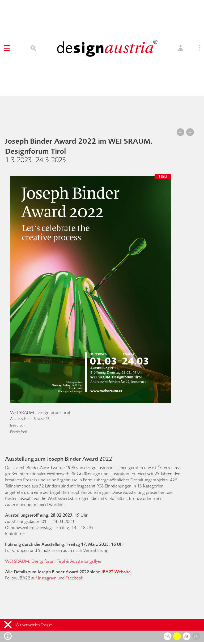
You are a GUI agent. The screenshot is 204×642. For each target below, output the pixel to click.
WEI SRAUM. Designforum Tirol (35, 561)
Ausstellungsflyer (86, 561)
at (186, 636)
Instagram (47, 578)
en (196, 636)
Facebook (74, 578)
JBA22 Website (116, 572)
